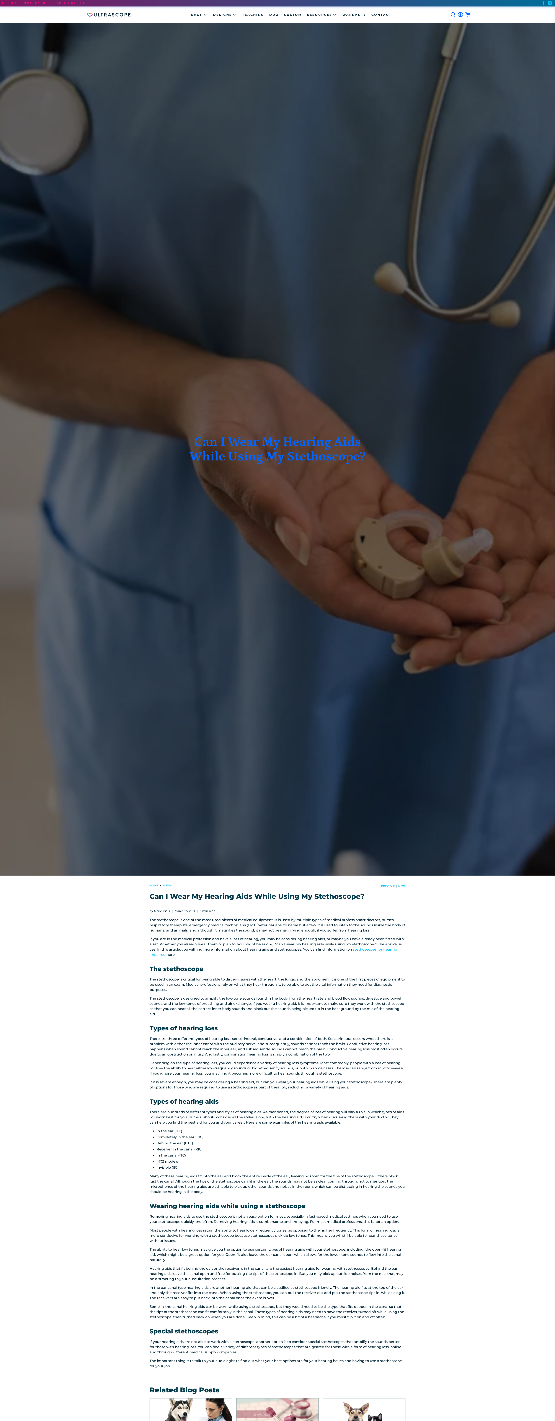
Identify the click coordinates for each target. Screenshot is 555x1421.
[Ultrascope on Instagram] (550, 3)
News (167, 885)
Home (154, 885)
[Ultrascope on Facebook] (543, 3)
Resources (319, 15)
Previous (388, 886)
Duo (274, 15)
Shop (197, 15)
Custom (293, 15)
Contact (381, 15)
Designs (222, 15)
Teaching (253, 15)
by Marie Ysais (160, 911)
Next (401, 886)
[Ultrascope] (109, 15)
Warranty (354, 15)
